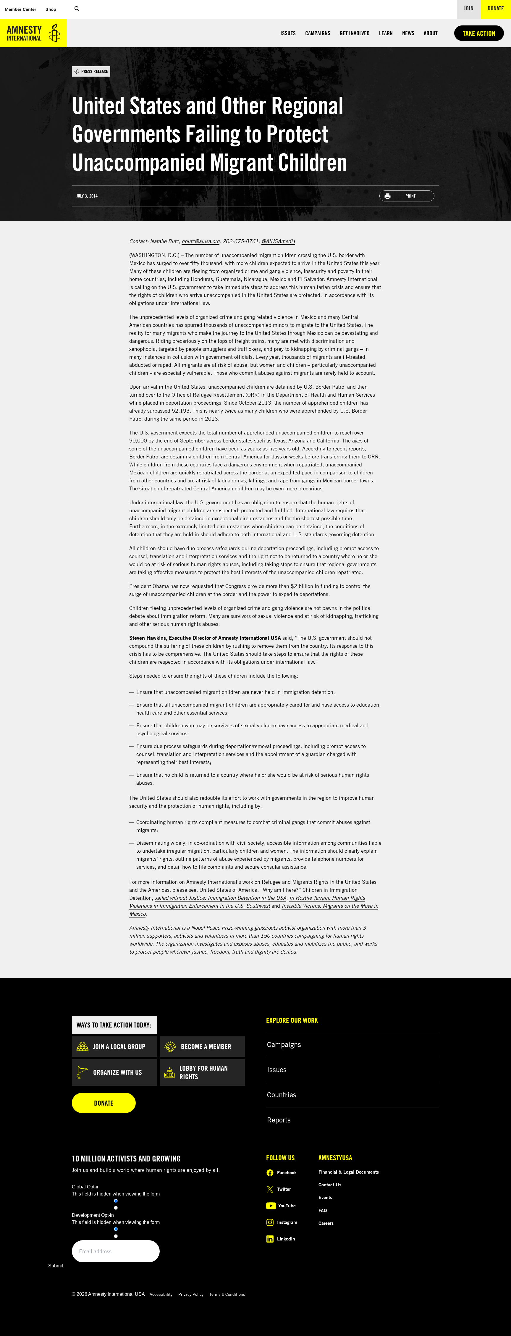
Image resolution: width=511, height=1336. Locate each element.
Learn (386, 33)
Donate (499, 8)
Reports (279, 1120)
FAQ (322, 1210)
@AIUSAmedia (278, 241)
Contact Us (329, 1185)
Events (325, 1197)
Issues (288, 33)
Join (468, 8)
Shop (53, 9)
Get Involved (355, 33)
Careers (326, 1223)
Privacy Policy (190, 1294)
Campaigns (317, 33)
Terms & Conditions (227, 1294)
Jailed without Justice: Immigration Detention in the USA (220, 897)
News (408, 33)
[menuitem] (20, 9)
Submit (55, 1265)
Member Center (23, 9)
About (431, 33)
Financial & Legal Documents (348, 1172)
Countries (281, 1095)
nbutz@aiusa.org (200, 241)
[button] (76, 9)
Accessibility (161, 1294)
